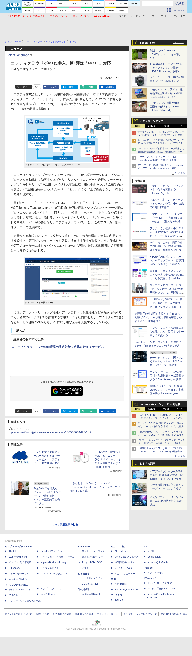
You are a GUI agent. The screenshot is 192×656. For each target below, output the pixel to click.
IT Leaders (14, 568)
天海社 (151, 551)
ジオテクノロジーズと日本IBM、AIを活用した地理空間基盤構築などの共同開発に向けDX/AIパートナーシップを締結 (160, 151)
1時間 (138, 126)
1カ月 (180, 126)
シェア (53, 87)
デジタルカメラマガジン (21, 589)
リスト (37, 87)
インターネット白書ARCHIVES (25, 600)
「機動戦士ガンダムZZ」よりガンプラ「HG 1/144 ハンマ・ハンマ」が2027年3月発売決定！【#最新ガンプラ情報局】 (159, 451)
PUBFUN (148, 568)
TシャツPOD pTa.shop (160, 583)
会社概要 (127, 614)
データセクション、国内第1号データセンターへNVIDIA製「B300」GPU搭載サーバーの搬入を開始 (160, 134)
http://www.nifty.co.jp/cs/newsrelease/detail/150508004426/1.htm (50, 432)
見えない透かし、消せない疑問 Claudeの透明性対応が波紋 (167, 501)
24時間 (151, 126)
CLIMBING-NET (90, 584)
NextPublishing (48, 594)
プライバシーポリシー (108, 614)
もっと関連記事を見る (65, 524)
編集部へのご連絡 (84, 614)
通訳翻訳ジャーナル (125, 562)
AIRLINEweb (121, 551)
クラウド (121, 16)
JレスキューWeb (123, 568)
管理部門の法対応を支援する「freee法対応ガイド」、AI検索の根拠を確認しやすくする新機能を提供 (158, 317)
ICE (146, 546)
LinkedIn (110, 87)
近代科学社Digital (91, 594)
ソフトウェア (156, 16)
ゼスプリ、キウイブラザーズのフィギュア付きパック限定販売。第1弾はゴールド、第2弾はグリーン (161, 443)
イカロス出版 (117, 546)
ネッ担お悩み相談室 (19, 579)
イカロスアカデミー (125, 573)
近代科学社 (83, 589)
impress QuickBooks (158, 562)
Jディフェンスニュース (126, 556)
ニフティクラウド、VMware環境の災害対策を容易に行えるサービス (58, 346)
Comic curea (154, 556)
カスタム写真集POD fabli (161, 588)
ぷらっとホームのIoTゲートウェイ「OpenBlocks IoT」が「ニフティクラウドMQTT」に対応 (95, 487)
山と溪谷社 (83, 573)
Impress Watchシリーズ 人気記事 (160, 404)
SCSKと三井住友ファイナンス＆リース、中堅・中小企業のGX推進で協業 (167, 203)
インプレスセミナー (51, 568)
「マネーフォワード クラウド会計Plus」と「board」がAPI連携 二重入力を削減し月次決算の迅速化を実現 (161, 160)
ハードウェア (138, 16)
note (91, 87)
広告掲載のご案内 (62, 614)
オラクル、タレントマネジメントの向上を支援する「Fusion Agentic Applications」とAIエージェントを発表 (167, 193)
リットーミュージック (93, 551)
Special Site (147, 42)
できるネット (15, 595)
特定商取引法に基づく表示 (174, 614)
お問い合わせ (42, 614)
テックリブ (116, 595)
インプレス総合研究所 (20, 562)
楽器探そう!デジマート (93, 556)
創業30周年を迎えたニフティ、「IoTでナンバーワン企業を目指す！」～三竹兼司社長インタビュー (47, 496)
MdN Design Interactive (127, 589)
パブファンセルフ (157, 572)
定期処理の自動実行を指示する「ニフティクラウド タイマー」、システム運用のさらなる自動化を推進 (108, 459)
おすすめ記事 (147, 463)
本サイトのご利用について (18, 614)
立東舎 (85, 568)
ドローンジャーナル (19, 573)
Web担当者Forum (18, 556)
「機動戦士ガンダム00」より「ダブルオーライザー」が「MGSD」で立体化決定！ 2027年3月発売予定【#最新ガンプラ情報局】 (161, 434)
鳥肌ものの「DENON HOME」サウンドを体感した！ (165, 54)
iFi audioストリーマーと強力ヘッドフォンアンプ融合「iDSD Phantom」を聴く (166, 67)
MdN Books (121, 584)
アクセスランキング (151, 120)
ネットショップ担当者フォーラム (57, 556)
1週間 (166, 126)
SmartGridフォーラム (51, 551)
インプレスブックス (51, 588)
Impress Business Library (53, 562)
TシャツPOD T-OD (92, 562)
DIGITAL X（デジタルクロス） (56, 573)
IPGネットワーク (152, 578)
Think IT (13, 551)
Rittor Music (84, 546)
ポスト (26, 87)
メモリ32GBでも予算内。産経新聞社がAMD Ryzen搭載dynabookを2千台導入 (166, 93)
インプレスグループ (146, 614)
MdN (113, 579)
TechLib (119, 600)
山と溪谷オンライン (92, 578)
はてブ (72, 87)
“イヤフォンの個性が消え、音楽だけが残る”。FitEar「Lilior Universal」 (166, 106)
